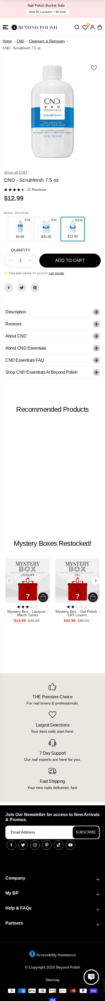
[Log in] (92, 27)
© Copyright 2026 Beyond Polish (52, 967)
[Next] (96, 581)
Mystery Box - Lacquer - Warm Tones (27, 613)
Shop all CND (15, 172)
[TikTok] (59, 845)
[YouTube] (70, 845)
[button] (5, 27)
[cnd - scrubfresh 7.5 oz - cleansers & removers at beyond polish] (52, 111)
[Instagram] (35, 845)
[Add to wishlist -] (94, 68)
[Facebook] (8, 287)
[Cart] (99, 27)
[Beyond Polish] (35, 27)
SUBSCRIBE (86, 832)
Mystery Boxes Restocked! (52, 543)
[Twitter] (21, 287)
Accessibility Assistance (56, 955)
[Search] (76, 27)
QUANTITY (20, 250)
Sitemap (53, 980)
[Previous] (9, 581)
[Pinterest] (35, 287)
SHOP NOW (83, 8)
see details (56, 273)
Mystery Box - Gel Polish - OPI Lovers (77, 613)
